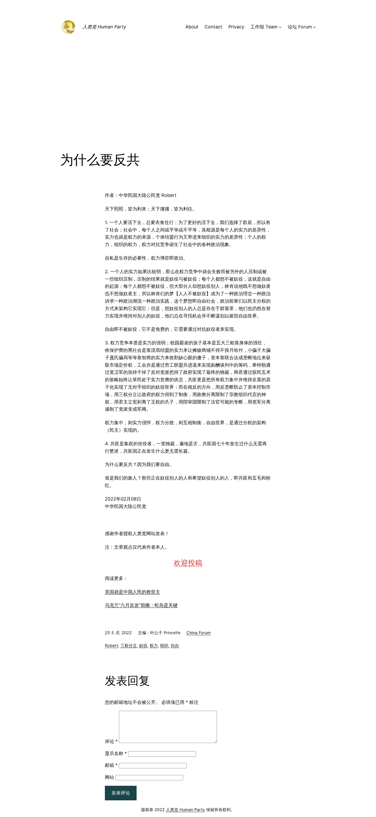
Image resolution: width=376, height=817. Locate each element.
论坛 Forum (300, 26)
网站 (109, 777)
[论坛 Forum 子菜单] (314, 27)
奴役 (143, 645)
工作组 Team (264, 26)
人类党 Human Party (104, 26)
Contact (213, 26)
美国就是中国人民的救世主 (132, 592)
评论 (111, 741)
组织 (164, 645)
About (191, 26)
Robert (111, 645)
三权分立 (128, 645)
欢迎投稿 (188, 562)
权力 (154, 645)
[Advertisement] (188, 110)
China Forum (198, 632)
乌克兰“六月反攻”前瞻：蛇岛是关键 (141, 605)
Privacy (236, 26)
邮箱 (111, 765)
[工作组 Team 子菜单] (280, 27)
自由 (175, 645)
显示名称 (116, 753)
